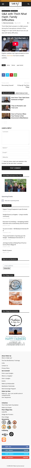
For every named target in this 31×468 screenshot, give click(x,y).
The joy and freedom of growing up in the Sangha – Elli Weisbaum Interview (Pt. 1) (14, 236)
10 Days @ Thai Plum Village (23, 86)
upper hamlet (20, 65)
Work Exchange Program (9, 388)
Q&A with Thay (20, 8)
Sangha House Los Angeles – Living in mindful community (15, 215)
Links (3, 363)
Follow (26, 450)
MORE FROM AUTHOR (22, 93)
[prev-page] (3, 122)
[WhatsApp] (15, 75)
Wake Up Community (8, 23)
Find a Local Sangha (7, 373)
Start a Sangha (6, 378)
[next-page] (5, 122)
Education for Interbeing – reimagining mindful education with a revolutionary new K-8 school (15, 222)
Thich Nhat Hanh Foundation (10, 405)
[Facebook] (3, 75)
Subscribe (7, 268)
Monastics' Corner (10, 8)
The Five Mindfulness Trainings (11, 360)
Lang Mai (4, 412)
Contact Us (5, 365)
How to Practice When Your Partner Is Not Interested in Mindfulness (19, 116)
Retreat (13, 65)
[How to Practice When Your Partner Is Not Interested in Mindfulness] (6, 116)
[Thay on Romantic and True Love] (6, 108)
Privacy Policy (5, 368)
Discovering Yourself (8, 85)
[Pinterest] (11, 75)
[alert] (15, 201)
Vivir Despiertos (6, 397)
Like (27, 446)
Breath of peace (7, 250)
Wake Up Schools (7, 407)
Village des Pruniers (7, 414)
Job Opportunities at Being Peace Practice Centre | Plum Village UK (14, 243)
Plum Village (5, 417)
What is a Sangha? (7, 376)
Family (8, 65)
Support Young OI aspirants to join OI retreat (15, 209)
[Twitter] (7, 75)
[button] (3, 4)
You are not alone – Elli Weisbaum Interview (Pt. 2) (16, 229)
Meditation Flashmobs (8, 386)
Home (3, 8)
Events (4, 381)
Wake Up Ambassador (8, 383)
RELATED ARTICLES (8, 93)
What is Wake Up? (7, 358)
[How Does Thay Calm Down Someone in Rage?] (6, 100)
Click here (10, 55)
